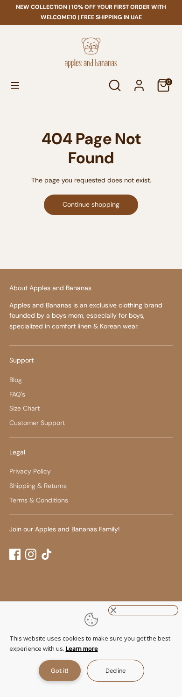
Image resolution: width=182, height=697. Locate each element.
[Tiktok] (46, 554)
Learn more (82, 648)
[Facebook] (15, 554)
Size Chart (24, 408)
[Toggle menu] (15, 85)
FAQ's (17, 394)
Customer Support (37, 422)
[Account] (139, 81)
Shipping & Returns (38, 485)
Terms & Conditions (38, 500)
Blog (15, 380)
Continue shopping (91, 204)
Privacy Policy (30, 471)
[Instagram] (30, 554)
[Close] (143, 610)
